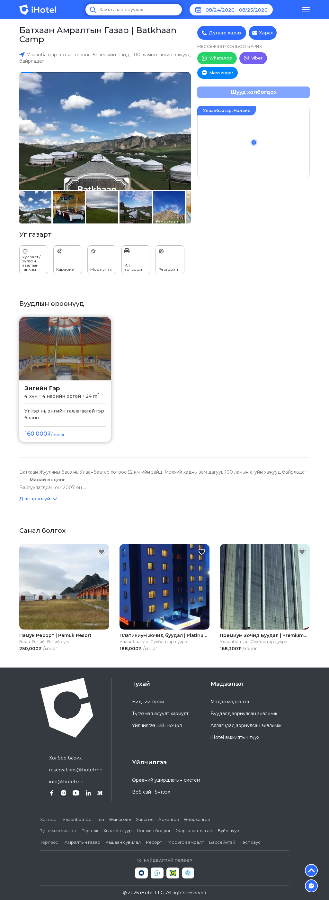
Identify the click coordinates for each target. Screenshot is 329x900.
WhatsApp (220, 57)
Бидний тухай (148, 702)
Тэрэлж (90, 830)
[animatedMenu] (306, 9)
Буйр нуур (228, 830)
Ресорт (154, 842)
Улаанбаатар (77, 819)
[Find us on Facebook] (51, 792)
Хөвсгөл (144, 819)
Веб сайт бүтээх (151, 792)
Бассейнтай (222, 842)
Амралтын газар (82, 842)
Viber (256, 57)
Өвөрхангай (197, 819)
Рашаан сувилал (123, 842)
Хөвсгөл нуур (117, 830)
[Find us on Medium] (99, 792)
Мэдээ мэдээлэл (229, 702)
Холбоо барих (65, 758)
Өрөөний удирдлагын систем (166, 780)
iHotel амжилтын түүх (234, 737)
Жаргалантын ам (194, 830)
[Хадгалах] (101, 552)
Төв (100, 819)
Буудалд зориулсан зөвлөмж (243, 713)
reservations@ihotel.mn (75, 770)
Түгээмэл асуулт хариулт (160, 713)
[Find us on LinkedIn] (88, 792)
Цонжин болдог (154, 830)
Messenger (221, 72)
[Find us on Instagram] (63, 792)
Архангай (168, 819)
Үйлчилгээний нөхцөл (157, 725)
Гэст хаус (250, 842)
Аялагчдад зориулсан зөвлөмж (245, 725)
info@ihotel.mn (66, 782)
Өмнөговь (120, 819)
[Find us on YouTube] (76, 792)
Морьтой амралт (185, 842)
